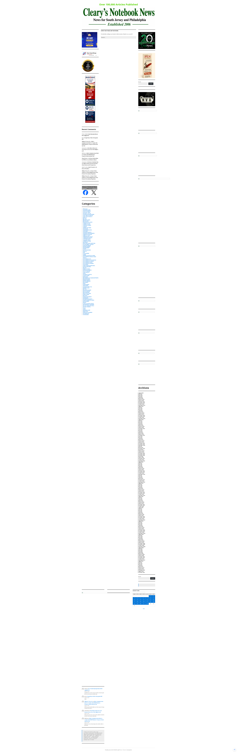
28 (147, 603)
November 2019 (141, 454)
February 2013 (141, 489)
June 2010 (140, 523)
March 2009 (140, 540)
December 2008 (141, 543)
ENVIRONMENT (86, 247)
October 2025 (141, 404)
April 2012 (140, 499)
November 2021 (141, 444)
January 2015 (141, 469)
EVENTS (84, 248)
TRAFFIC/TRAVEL (87, 306)
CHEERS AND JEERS (87, 227)
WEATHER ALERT (86, 310)
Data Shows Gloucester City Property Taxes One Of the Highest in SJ (90, 150)
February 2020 (141, 450)
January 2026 (141, 400)
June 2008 (140, 550)
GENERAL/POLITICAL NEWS (89, 255)
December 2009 (141, 530)
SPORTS (84, 302)
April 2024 (140, 424)
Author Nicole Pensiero (87, 216)
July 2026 (140, 394)
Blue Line (85, 218)
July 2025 (140, 407)
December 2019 (141, 453)
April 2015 (140, 466)
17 (134, 601)
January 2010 (141, 528)
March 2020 (140, 449)
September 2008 (141, 546)
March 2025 (140, 411)
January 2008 (141, 555)
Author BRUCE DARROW (88, 215)
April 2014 (140, 477)
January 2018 (141, 457)
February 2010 (141, 527)
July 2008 (140, 548)
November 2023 (141, 428)
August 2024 (140, 419)
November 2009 (141, 531)
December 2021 (141, 443)
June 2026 (140, 395)
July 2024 (140, 420)
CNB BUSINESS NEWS (87, 230)
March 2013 (140, 488)
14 (147, 599)
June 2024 (140, 422)
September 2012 (141, 495)
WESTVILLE (85, 311)
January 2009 (141, 542)
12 (140, 599)
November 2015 (141, 458)
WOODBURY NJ (86, 313)
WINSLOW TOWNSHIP (87, 312)
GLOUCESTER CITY (87, 259)
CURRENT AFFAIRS (87, 241)
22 (150, 601)
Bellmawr (85, 217)
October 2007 (141, 558)
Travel (84, 308)
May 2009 (140, 537)
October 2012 (141, 494)
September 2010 (141, 520)
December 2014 (141, 471)
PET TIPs (84, 289)
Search (139, 81)
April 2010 (140, 525)
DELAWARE (85, 242)
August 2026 (140, 393)
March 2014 (140, 478)
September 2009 (141, 533)
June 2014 (140, 476)
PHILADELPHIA (86, 292)
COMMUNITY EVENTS (87, 237)
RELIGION (85, 295)
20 (143, 601)
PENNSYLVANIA (86, 287)
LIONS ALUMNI (86, 275)
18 (137, 601)
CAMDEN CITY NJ (86, 223)
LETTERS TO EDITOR (87, 274)
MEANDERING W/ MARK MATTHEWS (90, 277)
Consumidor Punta (86, 240)
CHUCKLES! (85, 228)
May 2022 (140, 437)
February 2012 (141, 502)
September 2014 (141, 474)
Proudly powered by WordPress (111, 749)
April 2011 (140, 512)
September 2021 (141, 445)
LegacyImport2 (86, 272)
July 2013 (140, 484)
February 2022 (141, 440)
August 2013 (140, 483)
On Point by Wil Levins (87, 286)
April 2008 (140, 552)
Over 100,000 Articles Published (118, 4)
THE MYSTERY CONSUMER (88, 304)
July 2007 (140, 562)
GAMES (84, 254)
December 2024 (141, 415)
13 (143, 599)
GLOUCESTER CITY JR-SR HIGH (89, 260)
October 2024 (141, 417)
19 (140, 601)
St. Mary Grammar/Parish (88, 303)
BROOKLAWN (86, 221)
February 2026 (141, 399)
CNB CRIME (85, 231)
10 (134, 599)
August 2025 (140, 406)
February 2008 (141, 554)
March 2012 (140, 501)
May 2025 (140, 409)
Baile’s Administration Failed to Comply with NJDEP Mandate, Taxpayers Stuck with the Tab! (90, 155)
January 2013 (141, 491)
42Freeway (85, 208)
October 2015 (141, 459)
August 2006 (140, 571)
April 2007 (140, 565)
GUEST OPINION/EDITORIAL (89, 265)
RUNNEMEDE (85, 297)
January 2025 (141, 414)
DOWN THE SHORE (87, 245)
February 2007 (141, 567)
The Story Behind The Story (88, 305)
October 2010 (141, 518)
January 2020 (141, 452)
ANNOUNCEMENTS (87, 211)
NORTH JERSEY (86, 284)
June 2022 (140, 436)
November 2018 (141, 455)
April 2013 (140, 487)
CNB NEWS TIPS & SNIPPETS (88, 233)
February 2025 (141, 413)
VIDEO (84, 309)
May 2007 (140, 564)
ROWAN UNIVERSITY (87, 296)
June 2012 (140, 498)
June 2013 (140, 485)
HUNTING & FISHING (87, 270)
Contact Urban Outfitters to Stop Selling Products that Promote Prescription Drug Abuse (90, 172)
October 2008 (141, 545)
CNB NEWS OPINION (87, 232)
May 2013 (140, 486)
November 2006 (141, 570)
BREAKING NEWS (86, 220)
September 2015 (141, 460)
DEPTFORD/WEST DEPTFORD (89, 243)
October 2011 (141, 506)
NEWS (84, 283)
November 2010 (141, 517)
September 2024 (141, 418)
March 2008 (140, 553)
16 (153, 599)
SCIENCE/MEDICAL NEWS (88, 300)
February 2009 (141, 541)
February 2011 (141, 514)
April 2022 (140, 438)
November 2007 (141, 557)
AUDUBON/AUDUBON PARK (88, 214)
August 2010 (140, 521)
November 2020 (141, 448)
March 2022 (140, 439)
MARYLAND (85, 276)
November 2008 (141, 544)
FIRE (84, 252)
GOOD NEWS (85, 264)
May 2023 (140, 430)
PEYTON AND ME (86, 291)
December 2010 (141, 516)
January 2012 (141, 503)
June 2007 (140, 563)
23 (153, 601)
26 (140, 603)
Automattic (129, 749)
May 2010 (140, 524)
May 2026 (140, 396)
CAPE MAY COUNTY (87, 225)
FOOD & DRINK (86, 253)
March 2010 (140, 526)
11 (137, 599)
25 (137, 603)
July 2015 (140, 463)
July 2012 (140, 497)
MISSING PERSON (86, 280)
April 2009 (140, 538)
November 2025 (141, 403)
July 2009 (140, 535)
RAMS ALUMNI (86, 294)
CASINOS (85, 226)
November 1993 (141, 572)
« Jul (143, 608)
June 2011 (140, 509)
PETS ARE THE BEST (87, 290)
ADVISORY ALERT (86, 210)
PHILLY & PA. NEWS (87, 293)
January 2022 (141, 442)
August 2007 (140, 561)
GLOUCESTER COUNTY (87, 262)
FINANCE (85, 251)
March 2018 (140, 456)
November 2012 (141, 493)
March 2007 (140, 566)
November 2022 (141, 435)
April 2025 (140, 410)
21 (147, 601)
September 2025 (141, 405)
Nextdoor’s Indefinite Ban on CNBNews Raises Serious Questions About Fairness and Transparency (90, 164)
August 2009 (140, 534)
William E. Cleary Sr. (86, 141)
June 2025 (140, 408)
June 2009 (140, 536)
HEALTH (84, 267)
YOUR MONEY (86, 314)
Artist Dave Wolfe (86, 212)
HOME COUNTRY (86, 269)
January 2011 (141, 515)
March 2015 (140, 467)
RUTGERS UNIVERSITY (87, 299)
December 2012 (141, 492)
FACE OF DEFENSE (87, 250)
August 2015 (140, 462)
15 (150, 599)
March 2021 (140, 447)
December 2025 (141, 401)
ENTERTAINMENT (86, 246)
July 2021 (140, 446)
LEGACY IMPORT (86, 271)
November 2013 (141, 479)
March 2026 (140, 398)
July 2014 (140, 475)
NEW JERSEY (85, 282)
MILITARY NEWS (86, 279)
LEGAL (84, 273)
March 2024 (140, 425)
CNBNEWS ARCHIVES (87, 234)
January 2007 (141, 569)
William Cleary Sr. (85, 170)
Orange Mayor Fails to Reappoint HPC (94, 696)
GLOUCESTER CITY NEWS (88, 261)
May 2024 (140, 423)
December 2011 (141, 504)
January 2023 (141, 434)
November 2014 (141, 472)
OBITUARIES (85, 285)
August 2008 (140, 547)
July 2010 (140, 522)
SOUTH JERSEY (86, 301)
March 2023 (140, 433)
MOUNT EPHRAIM (86, 281)
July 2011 (140, 508)
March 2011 (140, 513)
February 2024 (141, 426)
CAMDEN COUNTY (86, 224)
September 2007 (141, 560)
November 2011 (141, 505)
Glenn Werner (85, 158)
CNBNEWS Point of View (88, 236)
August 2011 (140, 507)
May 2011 (140, 511)
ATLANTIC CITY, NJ (87, 213)
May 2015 (140, 465)
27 (143, 603)
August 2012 (140, 496)
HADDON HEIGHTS (87, 266)
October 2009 (141, 532)
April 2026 (140, 397)
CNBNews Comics (86, 235)
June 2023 (140, 429)
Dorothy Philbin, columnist (88, 244)
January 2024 (141, 427)
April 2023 (140, 432)
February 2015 (141, 468)
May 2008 (140, 551)
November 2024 (141, 416)
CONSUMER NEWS (86, 238)
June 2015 (140, 464)
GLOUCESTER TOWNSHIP (88, 263)
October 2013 (141, 481)
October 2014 (141, 473)
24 (134, 603)
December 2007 (141, 556)
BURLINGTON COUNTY (87, 222)
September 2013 (141, 482)
